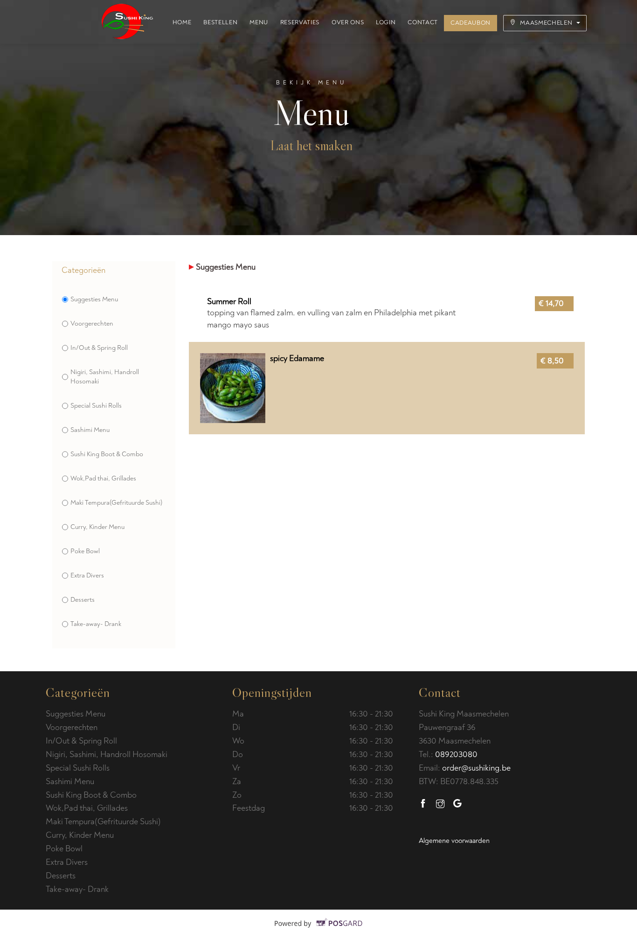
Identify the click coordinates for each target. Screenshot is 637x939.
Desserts (82, 600)
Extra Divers (87, 575)
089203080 (456, 754)
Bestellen (220, 22)
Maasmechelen (546, 23)
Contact (423, 22)
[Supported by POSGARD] (318, 930)
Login (385, 22)
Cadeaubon (470, 23)
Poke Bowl (85, 551)
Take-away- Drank (95, 624)
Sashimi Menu (90, 430)
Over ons (348, 22)
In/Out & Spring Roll (99, 348)
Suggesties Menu (94, 299)
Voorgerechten (91, 323)
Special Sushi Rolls (96, 406)
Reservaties (299, 22)
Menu (258, 22)
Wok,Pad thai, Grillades (103, 478)
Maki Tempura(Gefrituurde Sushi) (116, 503)
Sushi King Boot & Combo (106, 454)
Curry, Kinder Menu (97, 527)
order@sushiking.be (476, 768)
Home (182, 22)
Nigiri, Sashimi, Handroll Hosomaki (104, 376)
